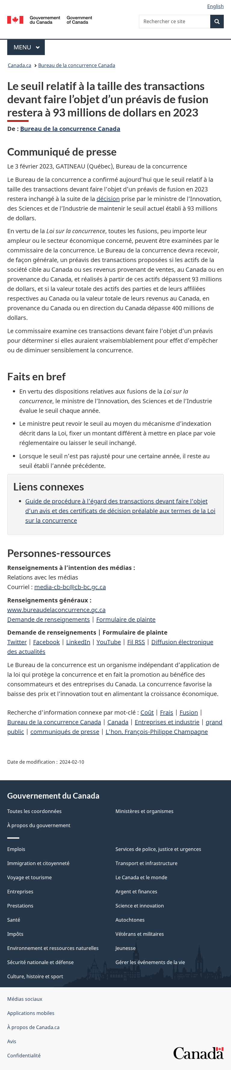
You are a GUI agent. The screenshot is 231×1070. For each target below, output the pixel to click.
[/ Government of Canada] (49, 19)
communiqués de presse (64, 732)
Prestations (20, 905)
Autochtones (130, 920)
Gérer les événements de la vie (150, 962)
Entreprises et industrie (167, 722)
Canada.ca (19, 65)
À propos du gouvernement (38, 825)
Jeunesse (126, 948)
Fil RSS (136, 642)
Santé (13, 920)
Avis (11, 1041)
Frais (166, 712)
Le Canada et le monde (141, 877)
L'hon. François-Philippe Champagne (157, 732)
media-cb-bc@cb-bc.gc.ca (70, 587)
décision (108, 199)
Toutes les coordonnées (34, 811)
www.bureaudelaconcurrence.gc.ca (56, 610)
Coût (147, 712)
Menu (29, 47)
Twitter (17, 642)
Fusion (189, 712)
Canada (117, 722)
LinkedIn (78, 642)
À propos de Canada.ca (33, 1027)
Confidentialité (24, 1055)
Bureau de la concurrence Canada (76, 65)
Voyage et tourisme (29, 877)
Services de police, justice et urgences (158, 849)
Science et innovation (140, 905)
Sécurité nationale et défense (40, 962)
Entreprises (20, 891)
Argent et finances (136, 891)
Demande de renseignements (48, 619)
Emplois (16, 849)
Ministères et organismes (145, 811)
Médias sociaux (24, 999)
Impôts (15, 934)
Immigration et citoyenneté (38, 863)
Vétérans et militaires (140, 934)
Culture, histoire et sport (35, 976)
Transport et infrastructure (146, 863)
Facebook (46, 642)
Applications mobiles (30, 1013)
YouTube (109, 642)
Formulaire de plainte (126, 619)
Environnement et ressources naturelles (53, 948)
